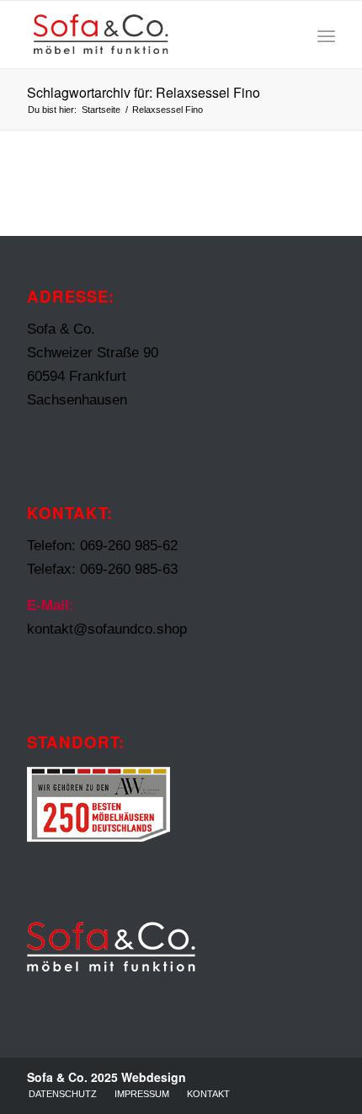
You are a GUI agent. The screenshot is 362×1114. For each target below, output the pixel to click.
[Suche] (289, 34)
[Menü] (326, 34)
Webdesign (153, 1076)
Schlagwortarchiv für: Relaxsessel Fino (143, 92)
